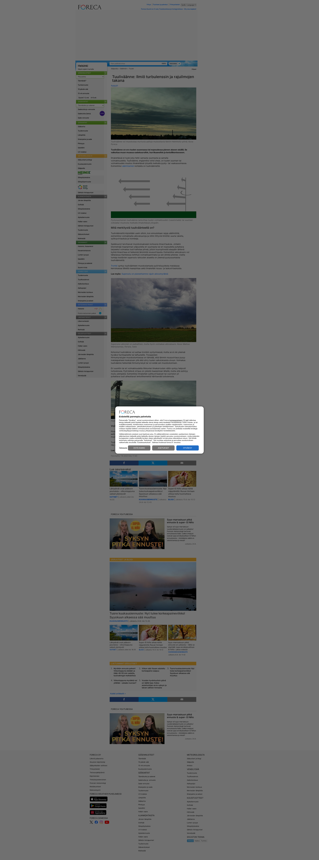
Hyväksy (187, 448)
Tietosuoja (123, 448)
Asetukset (163, 448)
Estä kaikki (139, 448)
